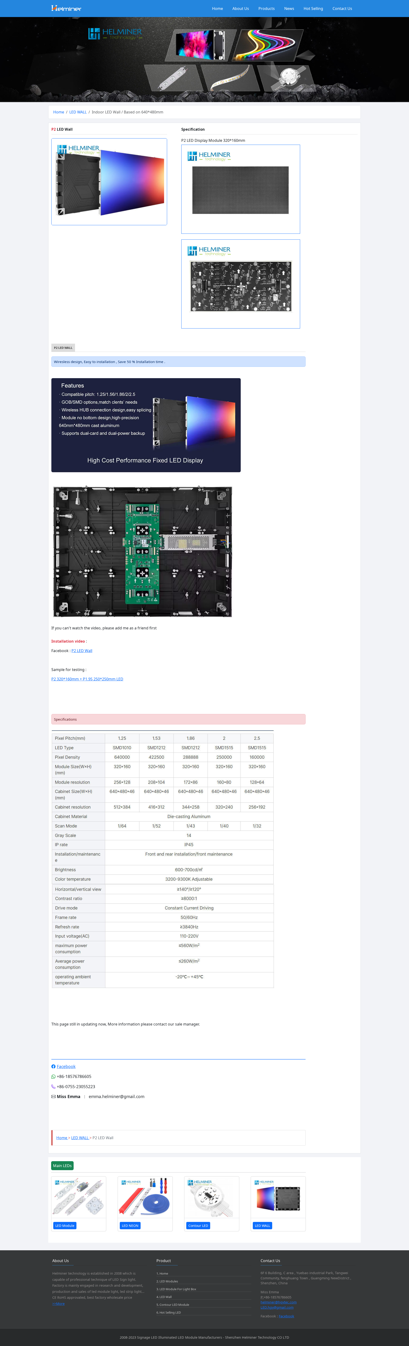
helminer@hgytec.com (279, 1302)
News (289, 8)
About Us (240, 8)
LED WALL (78, 112)
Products (266, 8)
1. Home (162, 1273)
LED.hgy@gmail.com (277, 1307)
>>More (58, 1303)
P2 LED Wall (81, 650)
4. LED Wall (164, 1297)
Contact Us (342, 8)
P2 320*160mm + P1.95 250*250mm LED (87, 679)
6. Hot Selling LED (168, 1312)
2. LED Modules (167, 1281)
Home (217, 8)
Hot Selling (313, 8)
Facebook (66, 1066)
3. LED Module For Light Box (176, 1289)
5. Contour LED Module (172, 1305)
